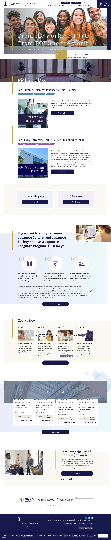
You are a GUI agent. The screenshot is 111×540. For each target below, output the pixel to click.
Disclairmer (89, 523)
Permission (103, 536)
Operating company (87, 525)
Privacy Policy (73, 523)
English (88, 2)
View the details (25, 420)
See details (62, 113)
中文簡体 (93, 2)
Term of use (66, 523)
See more (55, 432)
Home (49, 5)
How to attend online (84, 5)
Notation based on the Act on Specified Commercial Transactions (65, 525)
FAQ (94, 5)
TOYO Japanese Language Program (25, 4)
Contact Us (92, 7)
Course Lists (72, 5)
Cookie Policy (81, 523)
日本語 (83, 2)
